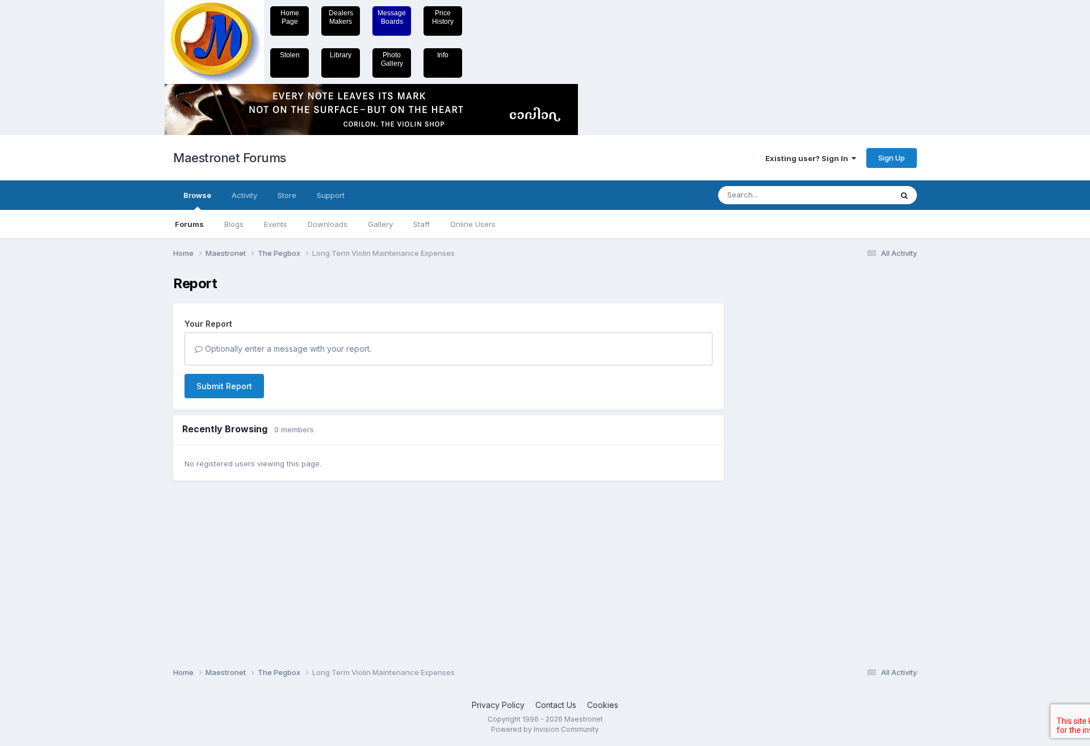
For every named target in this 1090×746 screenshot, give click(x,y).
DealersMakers (341, 17)
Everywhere (857, 195)
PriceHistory (443, 17)
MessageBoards (392, 17)
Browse (197, 195)
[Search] (904, 195)
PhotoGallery (392, 59)
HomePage (289, 17)
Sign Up (891, 157)
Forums (189, 224)
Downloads (327, 224)
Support (331, 195)
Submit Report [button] (224, 386)
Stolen (290, 55)
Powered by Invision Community (545, 729)
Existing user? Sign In (808, 158)
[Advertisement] (780, 446)
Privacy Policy (498, 705)
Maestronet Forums (229, 157)
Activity (244, 195)
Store (287, 195)
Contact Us (555, 705)
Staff (421, 224)
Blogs (234, 224)
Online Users (473, 224)
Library (340, 55)
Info (442, 55)
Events (275, 224)
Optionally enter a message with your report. (287, 348)
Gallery (380, 224)
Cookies (602, 705)
